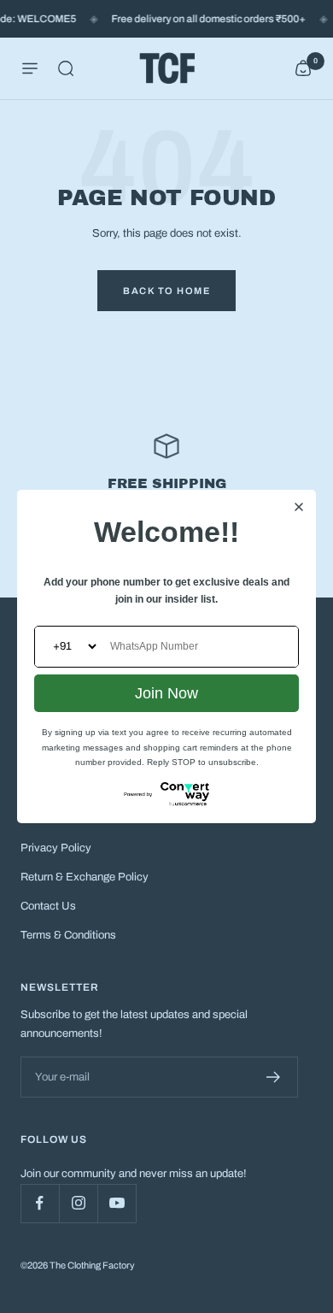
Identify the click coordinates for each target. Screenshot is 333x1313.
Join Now (166, 693)
